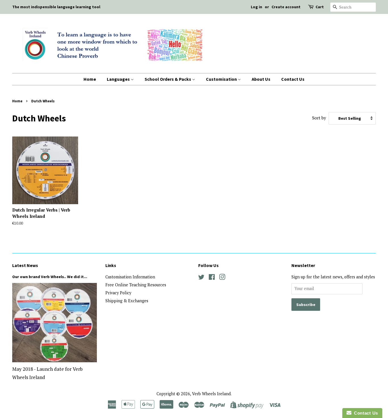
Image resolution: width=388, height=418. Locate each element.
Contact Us (292, 79)
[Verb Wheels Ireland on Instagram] (222, 278)
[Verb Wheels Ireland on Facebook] (211, 278)
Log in (256, 6)
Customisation (222, 79)
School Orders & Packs (168, 79)
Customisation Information (130, 277)
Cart (320, 6)
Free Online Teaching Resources (135, 284)
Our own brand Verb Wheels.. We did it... (49, 276)
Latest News (25, 265)
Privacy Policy (118, 292)
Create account (286, 6)
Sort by (319, 118)
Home (90, 79)
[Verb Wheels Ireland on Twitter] (201, 278)
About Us (261, 79)
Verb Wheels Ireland (211, 393)
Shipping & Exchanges (126, 300)
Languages (119, 79)
